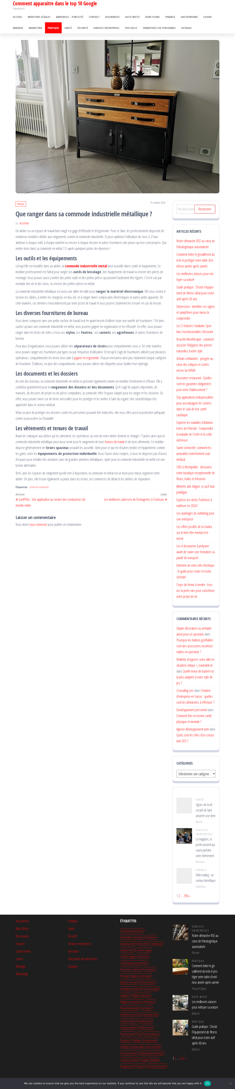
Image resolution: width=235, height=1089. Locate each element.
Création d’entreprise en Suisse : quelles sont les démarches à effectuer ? (195, 696)
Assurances (112, 17)
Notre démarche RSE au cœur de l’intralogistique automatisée (205, 941)
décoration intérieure (132, 969)
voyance (141, 1066)
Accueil (17, 17)
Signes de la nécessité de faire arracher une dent (205, 810)
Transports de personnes (159, 28)
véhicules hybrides (157, 1066)
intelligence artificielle (132, 989)
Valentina (24, 223)
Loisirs (207, 17)
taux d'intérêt (154, 1046)
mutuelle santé (151, 1014)
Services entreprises (106, 28)
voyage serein (128, 1066)
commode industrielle (39, 487)
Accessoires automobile (132, 931)
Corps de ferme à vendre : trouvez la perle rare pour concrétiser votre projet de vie (195, 590)
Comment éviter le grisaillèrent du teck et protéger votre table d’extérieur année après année (195, 260)
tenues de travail (114, 441)
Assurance (151, 937)
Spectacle (131, 28)
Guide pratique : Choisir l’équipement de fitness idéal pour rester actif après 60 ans (195, 293)
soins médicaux (152, 1034)
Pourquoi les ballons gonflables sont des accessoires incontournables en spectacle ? (195, 646)
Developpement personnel (191, 709)
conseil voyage (128, 956)
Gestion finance (147, 982)
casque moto (127, 950)
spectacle (126, 1040)
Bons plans (152, 17)
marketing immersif (130, 1008)
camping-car (156, 943)
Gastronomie (189, 17)
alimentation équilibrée (133, 937)
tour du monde (129, 1053)
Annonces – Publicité (69, 17)
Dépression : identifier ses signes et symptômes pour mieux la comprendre (195, 312)
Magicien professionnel (132, 1001)
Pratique (53, 28)
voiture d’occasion (130, 1059)
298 (186, 895)
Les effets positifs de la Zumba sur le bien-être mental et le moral (194, 532)
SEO (140, 1034)
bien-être (143, 943)
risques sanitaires (129, 1027)
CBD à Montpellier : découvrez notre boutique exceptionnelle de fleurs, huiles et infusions (195, 473)
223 (182, 1058)
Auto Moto (132, 17)
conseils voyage (144, 950)
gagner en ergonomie (86, 357)
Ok (207, 1083)
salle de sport (146, 1027)
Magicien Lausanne (141, 995)
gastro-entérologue (142, 976)
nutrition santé (128, 1021)
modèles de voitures (131, 1014)
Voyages (186, 28)
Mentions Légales (39, 17)
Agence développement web (192, 729)
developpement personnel (134, 963)
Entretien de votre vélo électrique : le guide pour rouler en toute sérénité (195, 571)
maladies (150, 1001)
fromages (126, 976)
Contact (94, 17)
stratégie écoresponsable (133, 1046)
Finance (170, 17)
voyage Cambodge (150, 1059)
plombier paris (145, 1021)
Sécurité (82, 28)
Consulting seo (185, 690)
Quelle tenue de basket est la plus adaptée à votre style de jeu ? (195, 677)
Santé (68, 28)
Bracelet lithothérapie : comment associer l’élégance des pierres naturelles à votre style (195, 345)
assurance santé (129, 943)
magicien (126, 995)
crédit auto (143, 956)
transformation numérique (151, 1053)
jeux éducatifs (151, 989)
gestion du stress (129, 982)
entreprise (150, 969)
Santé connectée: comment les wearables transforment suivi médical (194, 453)
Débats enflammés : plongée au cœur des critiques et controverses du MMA (194, 364)
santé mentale (128, 1034)
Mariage (18, 28)
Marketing (35, 28)
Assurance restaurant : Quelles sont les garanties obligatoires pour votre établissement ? (194, 383)
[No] (230, 1083)
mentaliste (146, 1008)
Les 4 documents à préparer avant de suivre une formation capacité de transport (196, 551)
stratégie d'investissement (145, 1040)
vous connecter (38, 524)
